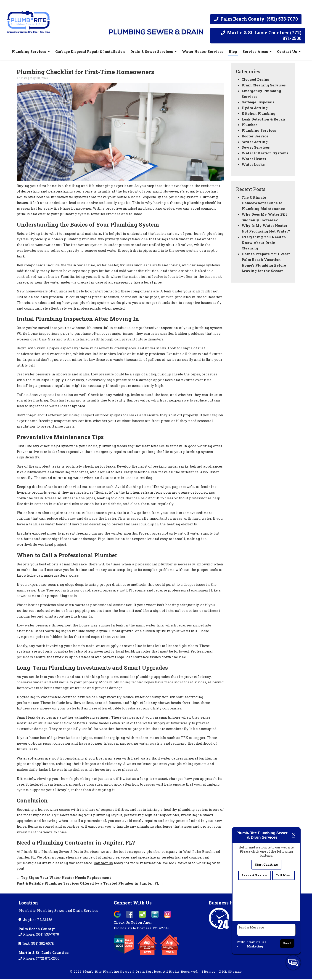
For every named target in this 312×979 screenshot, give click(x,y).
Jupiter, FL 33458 (37, 919)
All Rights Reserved (180, 971)
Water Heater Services (202, 51)
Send (287, 943)
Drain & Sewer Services (151, 51)
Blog (233, 51)
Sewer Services (256, 147)
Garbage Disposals (258, 102)
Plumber (249, 124)
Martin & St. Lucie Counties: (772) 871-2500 (263, 35)
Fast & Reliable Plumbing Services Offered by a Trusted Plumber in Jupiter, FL (90, 883)
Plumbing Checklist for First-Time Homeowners (85, 72)
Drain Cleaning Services (264, 85)
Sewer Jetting (255, 141)
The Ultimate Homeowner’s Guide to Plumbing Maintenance (263, 203)
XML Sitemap (230, 971)
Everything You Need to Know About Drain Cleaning (264, 243)
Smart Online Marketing (256, 944)
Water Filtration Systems (265, 153)
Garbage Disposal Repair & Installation (90, 51)
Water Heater (254, 158)
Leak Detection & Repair (264, 119)
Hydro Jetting (255, 107)
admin (22, 78)
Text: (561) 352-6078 (38, 943)
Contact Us (287, 51)
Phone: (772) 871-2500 (41, 958)
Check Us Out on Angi (133, 922)
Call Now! (283, 875)
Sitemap (209, 971)
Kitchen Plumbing (258, 113)
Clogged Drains (255, 79)
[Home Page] (54, 20)
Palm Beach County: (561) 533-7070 (258, 19)
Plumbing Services (29, 51)
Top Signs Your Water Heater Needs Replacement (64, 877)
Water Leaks (253, 164)
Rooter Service (255, 136)
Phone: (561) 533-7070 (41, 934)
